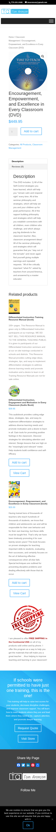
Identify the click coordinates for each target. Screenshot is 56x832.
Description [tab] (18, 161)
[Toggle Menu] (51, 21)
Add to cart (31, 131)
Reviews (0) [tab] (18, 166)
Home (11, 37)
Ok (28, 825)
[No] (52, 819)
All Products (25, 144)
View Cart (19, 473)
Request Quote (28, 728)
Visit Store (28, 738)
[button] (42, 56)
